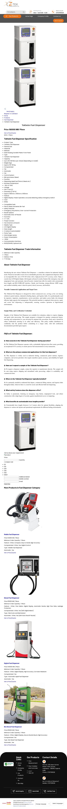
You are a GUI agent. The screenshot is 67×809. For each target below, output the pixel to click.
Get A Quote (58, 21)
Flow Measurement (33, 762)
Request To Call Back (11, 114)
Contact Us (57, 16)
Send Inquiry (10, 111)
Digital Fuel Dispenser (11, 663)
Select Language (57, 803)
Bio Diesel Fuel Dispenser (13, 727)
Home (6, 116)
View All (30, 773)
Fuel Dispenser (8, 120)
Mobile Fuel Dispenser (11, 534)
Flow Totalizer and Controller (33, 767)
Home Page (29, 16)
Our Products (13, 16)
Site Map (20, 783)
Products (7, 118)
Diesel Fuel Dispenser (11, 598)
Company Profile (43, 16)
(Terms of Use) (28, 802)
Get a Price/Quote (10, 133)
